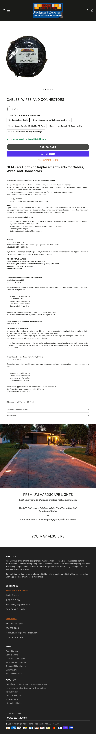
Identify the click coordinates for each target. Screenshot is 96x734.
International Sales (14, 703)
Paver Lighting (12, 651)
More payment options (48, 160)
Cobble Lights (12, 655)
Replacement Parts (14, 673)
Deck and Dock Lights (15, 658)
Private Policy (12, 699)
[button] (43, 89)
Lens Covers (11, 670)
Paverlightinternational (23, 724)
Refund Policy (12, 692)
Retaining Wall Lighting (16, 662)
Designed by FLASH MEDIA (46, 724)
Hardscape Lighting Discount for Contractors (26, 688)
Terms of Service (13, 695)
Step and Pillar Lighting (16, 666)
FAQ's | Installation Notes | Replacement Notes (26, 684)
